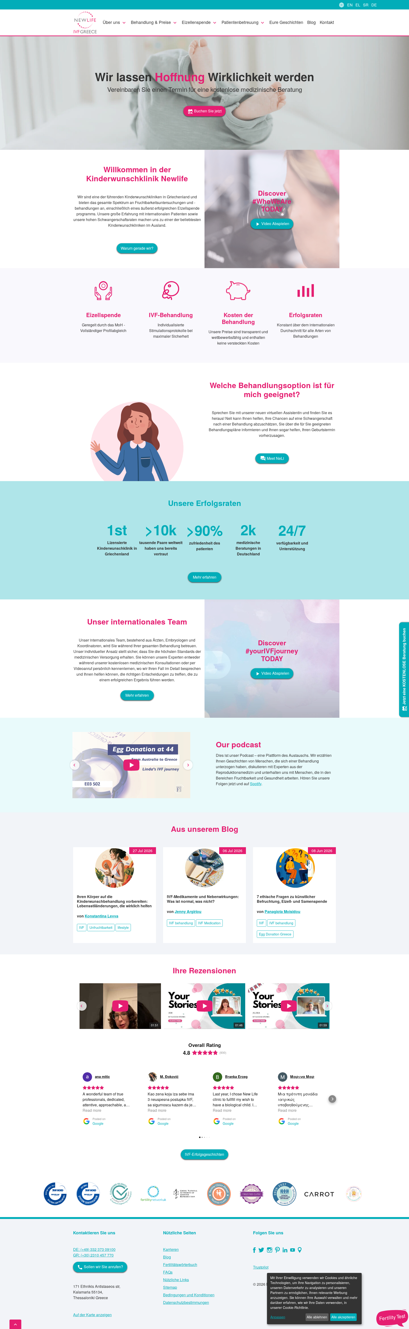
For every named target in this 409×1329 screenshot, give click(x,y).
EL (358, 5)
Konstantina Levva (101, 916)
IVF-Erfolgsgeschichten (204, 1154)
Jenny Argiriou (188, 911)
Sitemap (170, 1287)
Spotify (255, 783)
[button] (75, 765)
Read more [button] (92, 1110)
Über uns (115, 22)
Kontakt (327, 22)
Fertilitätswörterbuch (180, 1264)
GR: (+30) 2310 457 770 (93, 1255)
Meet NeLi (272, 458)
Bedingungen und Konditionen (188, 1295)
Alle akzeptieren (343, 1317)
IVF (81, 927)
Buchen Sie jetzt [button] (204, 111)
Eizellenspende (200, 22)
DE (374, 5)
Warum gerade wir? (137, 248)
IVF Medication (209, 923)
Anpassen (277, 1317)
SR (366, 5)
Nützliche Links (176, 1279)
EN (350, 5)
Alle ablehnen (317, 1317)
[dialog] (314, 1298)
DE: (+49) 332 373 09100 (94, 1249)
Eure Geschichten (286, 22)
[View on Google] (87, 1077)
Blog (311, 22)
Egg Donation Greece (275, 934)
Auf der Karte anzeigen (92, 1314)
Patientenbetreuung (243, 22)
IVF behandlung (181, 923)
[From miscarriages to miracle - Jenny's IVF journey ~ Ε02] (131, 765)
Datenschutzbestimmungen (186, 1302)
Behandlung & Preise (154, 22)
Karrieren (171, 1249)
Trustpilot (260, 1267)
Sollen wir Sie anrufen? (100, 1267)
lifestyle (123, 927)
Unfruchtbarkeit (100, 927)
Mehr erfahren (204, 577)
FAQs (168, 1272)
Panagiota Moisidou (282, 911)
